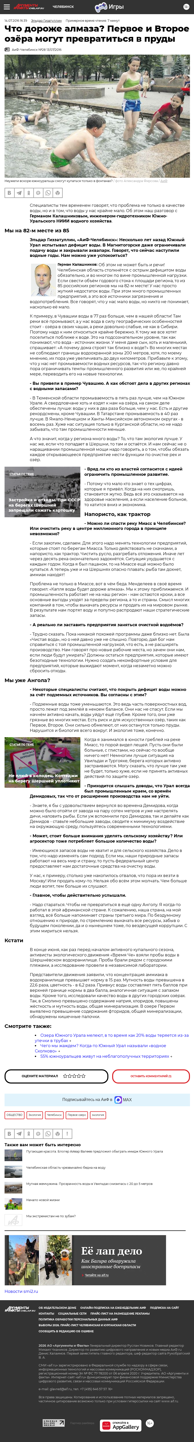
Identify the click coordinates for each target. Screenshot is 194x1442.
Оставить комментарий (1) (151, 1076)
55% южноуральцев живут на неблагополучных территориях (104, 1056)
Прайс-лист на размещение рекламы (120, 1313)
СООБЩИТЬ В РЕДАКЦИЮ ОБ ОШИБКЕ (66, 1331)
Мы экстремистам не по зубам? (51, 1216)
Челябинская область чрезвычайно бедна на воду (66, 1167)
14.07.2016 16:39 (16, 20)
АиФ (163, 181)
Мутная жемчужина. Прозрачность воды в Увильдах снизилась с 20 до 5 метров (89, 1184)
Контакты (46, 1313)
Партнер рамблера (82, 1423)
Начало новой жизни (43, 1200)
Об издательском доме (57, 1308)
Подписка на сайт (164, 1308)
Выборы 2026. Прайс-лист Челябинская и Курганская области (87, 1325)
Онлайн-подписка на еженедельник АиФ (113, 1308)
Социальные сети (72, 1313)
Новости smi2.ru (21, 1291)
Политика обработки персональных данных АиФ (78, 1319)
